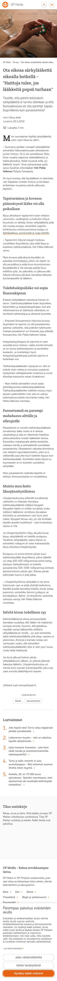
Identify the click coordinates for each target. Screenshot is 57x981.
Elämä (18, 701)
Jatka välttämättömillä (28, 957)
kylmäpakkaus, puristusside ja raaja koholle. (26, 233)
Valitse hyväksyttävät (28, 965)
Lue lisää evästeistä (13, 948)
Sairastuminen (33, 701)
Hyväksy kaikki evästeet (28, 973)
